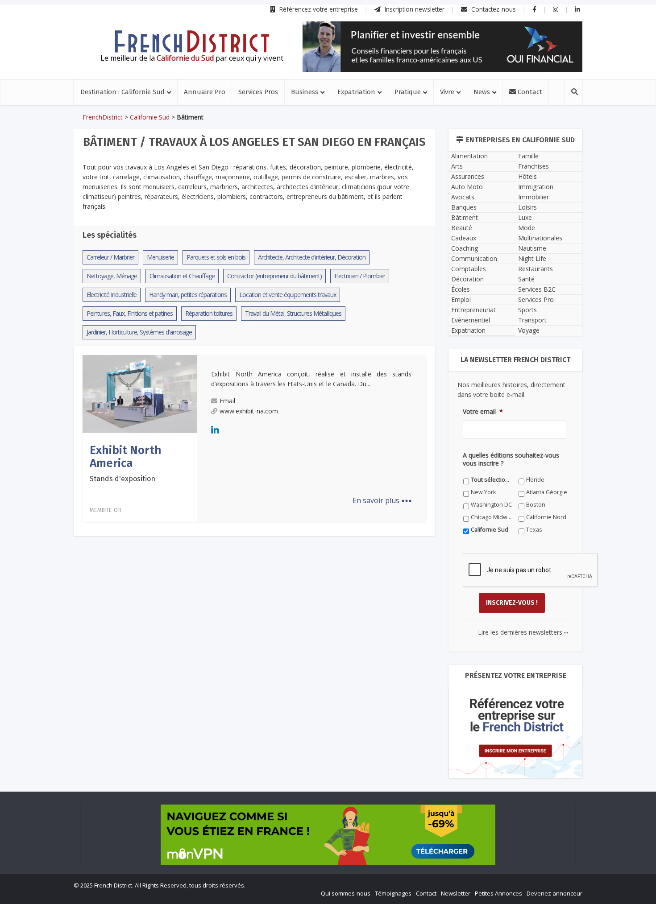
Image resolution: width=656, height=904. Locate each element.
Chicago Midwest (238, 610)
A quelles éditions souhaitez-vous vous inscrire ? (288, 568)
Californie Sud (393, 610)
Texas (224, 622)
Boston (384, 597)
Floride (304, 585)
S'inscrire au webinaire (328, 471)
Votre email (230, 527)
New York (386, 585)
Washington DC (315, 597)
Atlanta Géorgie (236, 597)
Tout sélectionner (239, 585)
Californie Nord (315, 610)
